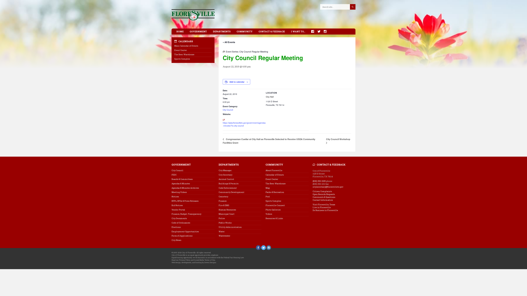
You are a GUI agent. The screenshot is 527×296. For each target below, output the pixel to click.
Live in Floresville (322, 207)
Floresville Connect (275, 205)
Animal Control (226, 179)
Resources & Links (274, 218)
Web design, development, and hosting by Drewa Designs (194, 262)
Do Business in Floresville (325, 210)
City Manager (225, 170)
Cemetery (223, 196)
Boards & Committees (182, 179)
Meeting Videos (179, 192)
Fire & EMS (224, 205)
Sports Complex (182, 59)
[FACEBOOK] (311, 31)
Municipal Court (226, 214)
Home (180, 31)
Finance (223, 201)
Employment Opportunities (185, 231)
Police (222, 218)
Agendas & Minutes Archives (185, 188)
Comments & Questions (324, 197)
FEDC (174, 174)
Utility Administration (230, 227)
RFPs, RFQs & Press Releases (185, 201)
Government (198, 31)
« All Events (229, 42)
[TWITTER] (317, 31)
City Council (228, 109)
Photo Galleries (273, 209)
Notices (175, 196)
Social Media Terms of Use (204, 260)
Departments (222, 31)
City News (176, 240)
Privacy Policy (184, 260)
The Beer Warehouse (184, 54)
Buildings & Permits (229, 183)
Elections (176, 227)
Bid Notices (177, 205)
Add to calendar (236, 81)
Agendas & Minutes (181, 183)
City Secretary (225, 174)
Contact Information (323, 200)
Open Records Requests (324, 194)
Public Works (225, 222)
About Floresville (274, 170)
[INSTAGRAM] (324, 31)
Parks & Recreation (275, 192)
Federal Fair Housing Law (234, 257)
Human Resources (227, 209)
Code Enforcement (228, 188)
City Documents (179, 218)
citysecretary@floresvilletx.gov (328, 187)
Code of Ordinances (181, 222)
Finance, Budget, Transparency (186, 214)
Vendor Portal (178, 209)
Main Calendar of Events (186, 46)
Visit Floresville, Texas (324, 204)
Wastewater (224, 235)
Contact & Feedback (272, 31)
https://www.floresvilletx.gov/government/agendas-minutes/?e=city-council (244, 124)
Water (222, 231)
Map (268, 188)
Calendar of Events (275, 174)
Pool (268, 196)
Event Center (180, 50)
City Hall (270, 96)
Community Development (231, 192)
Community (245, 31)
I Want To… (298, 31)
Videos (269, 214)
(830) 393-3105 (319, 181)
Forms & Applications (182, 235)
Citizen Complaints (322, 191)
